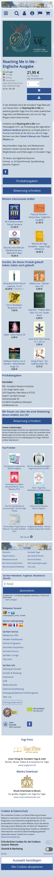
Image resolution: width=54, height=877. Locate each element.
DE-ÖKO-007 (38, 711)
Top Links (31, 566)
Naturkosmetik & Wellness (13, 566)
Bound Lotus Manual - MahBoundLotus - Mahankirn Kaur (14, 250)
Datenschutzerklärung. (10, 837)
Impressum (8, 676)
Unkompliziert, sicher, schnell (14, 615)
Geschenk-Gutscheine (13, 647)
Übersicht (6, 552)
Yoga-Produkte (8, 556)
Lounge (27, 547)
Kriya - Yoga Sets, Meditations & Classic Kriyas (38, 488)
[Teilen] (5, 172)
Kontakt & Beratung (12, 673)
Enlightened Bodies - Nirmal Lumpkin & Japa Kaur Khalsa (38, 527)
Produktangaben (27, 181)
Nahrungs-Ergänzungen (37, 563)
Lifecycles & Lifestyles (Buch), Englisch (38, 507)
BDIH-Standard (15, 727)
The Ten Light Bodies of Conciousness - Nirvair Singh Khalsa (14, 508)
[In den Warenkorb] (39, 90)
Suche (17, 13)
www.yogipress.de (27, 765)
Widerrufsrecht (10, 684)
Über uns (7, 696)
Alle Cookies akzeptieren (27, 867)
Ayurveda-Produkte (36, 556)
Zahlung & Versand (12, 668)
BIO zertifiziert (38, 708)
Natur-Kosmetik (12, 723)
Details (4, 853)
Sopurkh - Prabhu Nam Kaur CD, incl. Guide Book (39, 312)
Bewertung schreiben (27, 190)
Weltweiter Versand (12, 608)
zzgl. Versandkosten (35, 78)
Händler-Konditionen (13, 639)
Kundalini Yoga (34, 552)
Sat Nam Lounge (10, 655)
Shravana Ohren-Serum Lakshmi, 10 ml (14, 285)
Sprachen (40, 13)
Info (32, 13)
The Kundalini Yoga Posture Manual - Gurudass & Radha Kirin (14, 529)
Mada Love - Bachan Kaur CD (39, 285)
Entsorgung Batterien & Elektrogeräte (20, 692)
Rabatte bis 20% (10, 635)
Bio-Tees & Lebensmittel (12, 563)
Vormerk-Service (11, 651)
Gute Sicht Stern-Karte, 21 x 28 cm (39, 340)
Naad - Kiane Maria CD (14, 334)
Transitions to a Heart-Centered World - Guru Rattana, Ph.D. (14, 486)
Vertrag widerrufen (12, 702)
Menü (7, 13)
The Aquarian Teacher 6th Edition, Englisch (14, 467)
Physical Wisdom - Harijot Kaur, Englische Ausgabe (39, 217)
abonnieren (27, 590)
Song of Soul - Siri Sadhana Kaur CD (39, 362)
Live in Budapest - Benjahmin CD (14, 306)
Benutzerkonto (24, 13)
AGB (5, 680)
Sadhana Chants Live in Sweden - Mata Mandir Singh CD (14, 364)
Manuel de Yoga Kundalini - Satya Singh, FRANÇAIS (39, 246)
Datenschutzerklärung (13, 688)
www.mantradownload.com (27, 797)
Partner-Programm (12, 643)
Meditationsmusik (9, 559)
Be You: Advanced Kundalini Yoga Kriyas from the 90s (38, 467)
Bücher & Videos (34, 559)
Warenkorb (48, 13)
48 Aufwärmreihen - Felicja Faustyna (14, 223)
